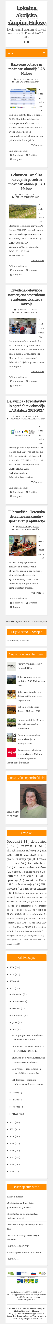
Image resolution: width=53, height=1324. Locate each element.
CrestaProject (23, 1313)
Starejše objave (39, 621)
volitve (23, 901)
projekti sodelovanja (27, 871)
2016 (12, 1164)
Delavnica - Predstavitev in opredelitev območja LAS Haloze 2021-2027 (26, 406)
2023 (12, 988)
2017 (12, 1157)
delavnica (15, 419)
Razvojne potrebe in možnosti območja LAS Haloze (26, 69)
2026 (12, 967)
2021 (12, 1129)
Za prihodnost (37, 863)
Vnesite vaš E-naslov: (18, 640)
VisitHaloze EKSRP (22, 927)
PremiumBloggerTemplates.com (31, 1316)
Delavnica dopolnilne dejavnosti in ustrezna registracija (30, 696)
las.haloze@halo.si (26, 1300)
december (17, 994)
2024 (12, 981)
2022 (12, 1122)
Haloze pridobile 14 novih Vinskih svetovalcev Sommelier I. (31, 724)
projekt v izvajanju (19, 859)
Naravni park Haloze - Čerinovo (24, 1252)
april (15, 1092)
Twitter (32, 155)
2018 (12, 1150)
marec (16, 1099)
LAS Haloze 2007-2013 (18, 1246)
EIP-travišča (33, 529)
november (17, 1001)
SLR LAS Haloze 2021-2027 (27, 82)
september (18, 1015)
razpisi (28, 846)
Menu (10, 53)
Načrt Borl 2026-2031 (33, 940)
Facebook (17, 155)
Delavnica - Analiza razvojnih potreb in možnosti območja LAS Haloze (26, 182)
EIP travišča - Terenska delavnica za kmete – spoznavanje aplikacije (26, 516)
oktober (16, 1008)
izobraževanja (24, 884)
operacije (13, 880)
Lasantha (11, 1316)
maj (14, 1029)
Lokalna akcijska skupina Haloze (26, 15)
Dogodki (14, 841)
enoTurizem (35, 918)
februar (16, 1106)
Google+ (17, 159)
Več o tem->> (37, 145)
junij (15, 1022)
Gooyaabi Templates (32, 1318)
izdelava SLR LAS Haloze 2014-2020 (26, 922)
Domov (26, 621)
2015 (12, 1171)
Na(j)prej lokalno (35, 888)
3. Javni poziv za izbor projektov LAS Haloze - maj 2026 (32, 681)
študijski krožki (35, 935)
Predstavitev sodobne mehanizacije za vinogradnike (29, 739)
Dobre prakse (13, 940)
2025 (12, 974)
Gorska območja (15, 918)
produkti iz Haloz (35, 880)
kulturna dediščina (21, 876)
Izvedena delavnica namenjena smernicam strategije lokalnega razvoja (26, 297)
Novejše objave (14, 621)
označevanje (12, 944)
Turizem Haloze (15, 1196)
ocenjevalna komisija (31, 931)
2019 (12, 1143)
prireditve (26, 905)
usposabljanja (35, 914)
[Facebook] (24, 42)
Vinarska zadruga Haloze (30, 867)
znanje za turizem (15, 935)
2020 (12, 1136)
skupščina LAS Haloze (21, 850)
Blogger (35, 1311)
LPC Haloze (13, 1259)
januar (16, 1113)
